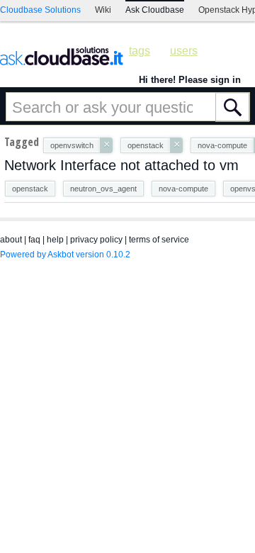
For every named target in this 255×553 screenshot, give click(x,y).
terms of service (159, 240)
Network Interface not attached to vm (121, 165)
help (55, 240)
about (11, 240)
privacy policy (96, 240)
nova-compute (183, 188)
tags (139, 51)
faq (34, 240)
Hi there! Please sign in (190, 79)
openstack (30, 188)
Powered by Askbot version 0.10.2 (65, 254)
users (184, 51)
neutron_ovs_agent (103, 188)
